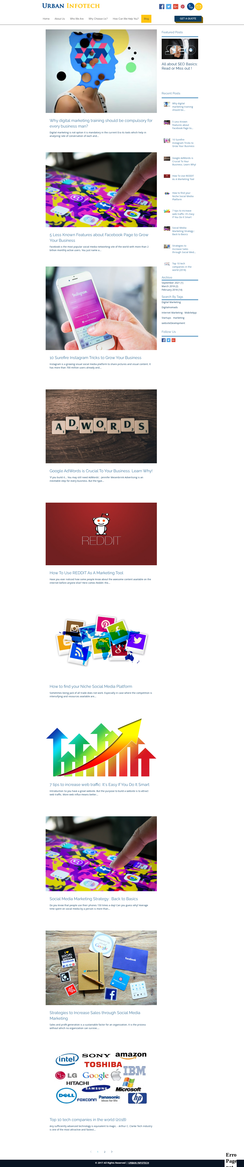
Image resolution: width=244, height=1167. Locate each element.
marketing (178, 317)
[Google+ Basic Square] (173, 340)
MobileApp (191, 312)
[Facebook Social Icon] (161, 6)
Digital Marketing (171, 302)
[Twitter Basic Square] (168, 340)
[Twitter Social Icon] (168, 6)
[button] (188, 19)
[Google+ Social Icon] (175, 6)
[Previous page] (91, 1152)
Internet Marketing (172, 312)
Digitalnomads (170, 307)
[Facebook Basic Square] (163, 340)
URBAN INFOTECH (138, 1162)
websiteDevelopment (173, 323)
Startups (166, 317)
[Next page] (112, 1152)
